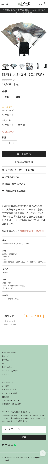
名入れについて (9, 132)
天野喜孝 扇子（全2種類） (33, 231)
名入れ (5, 121)
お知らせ (5, 356)
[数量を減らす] (4, 143)
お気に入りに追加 (24, 162)
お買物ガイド (7, 360)
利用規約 (5, 397)
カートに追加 (24, 154)
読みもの (5, 374)
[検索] (8, 4)
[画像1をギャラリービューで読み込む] (24, 37)
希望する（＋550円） (15, 125)
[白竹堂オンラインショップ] (24, 3)
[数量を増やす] (14, 143)
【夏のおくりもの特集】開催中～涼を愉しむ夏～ (24, 11)
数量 (4, 138)
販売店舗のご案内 (9, 390)
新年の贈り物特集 (9, 353)
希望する (9, 115)
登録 (24, 437)
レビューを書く (34, 316)
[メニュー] (2, 4)
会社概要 (5, 386)
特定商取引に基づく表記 (11, 404)
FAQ (3, 363)
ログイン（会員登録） (10, 371)
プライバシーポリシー (10, 401)
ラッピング (6, 111)
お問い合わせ (7, 367)
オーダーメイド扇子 (9, 393)
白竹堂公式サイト (9, 382)
